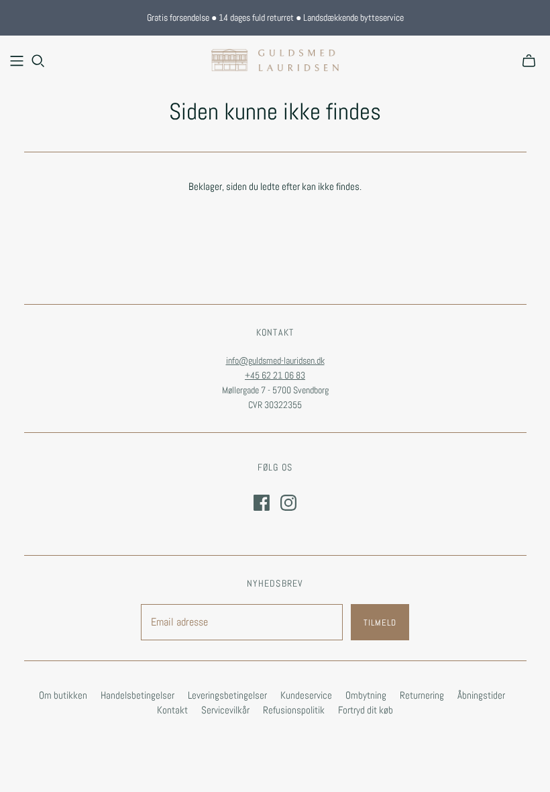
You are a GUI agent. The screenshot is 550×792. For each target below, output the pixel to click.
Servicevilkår (225, 709)
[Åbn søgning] (38, 61)
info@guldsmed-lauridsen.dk (275, 360)
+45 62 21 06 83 (275, 375)
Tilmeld (380, 622)
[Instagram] (288, 503)
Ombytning (365, 695)
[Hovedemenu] (16, 61)
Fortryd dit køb (365, 709)
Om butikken (63, 695)
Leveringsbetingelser (227, 695)
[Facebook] (262, 503)
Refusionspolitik (294, 709)
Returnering (422, 695)
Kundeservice (306, 695)
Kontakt (172, 709)
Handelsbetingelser (137, 695)
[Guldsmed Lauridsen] (275, 60)
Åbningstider (481, 695)
